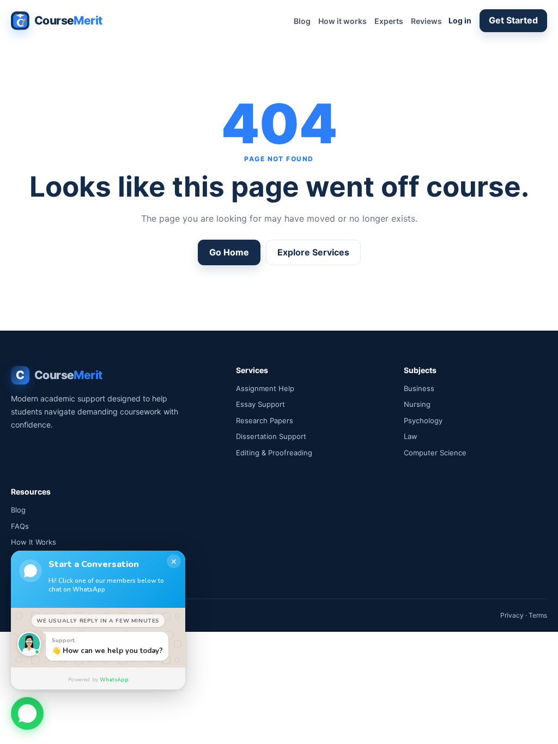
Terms (538, 615)
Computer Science (435, 452)
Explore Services (313, 252)
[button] (27, 714)
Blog (302, 21)
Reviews (426, 21)
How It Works (33, 542)
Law (410, 436)
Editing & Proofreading (274, 452)
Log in (459, 20)
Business (419, 388)
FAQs (20, 526)
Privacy (512, 615)
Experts (388, 21)
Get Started (513, 20)
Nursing (417, 404)
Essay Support (260, 404)
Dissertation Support (271, 436)
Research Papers (264, 420)
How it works (342, 21)
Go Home (229, 252)
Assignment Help (265, 388)
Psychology (423, 420)
